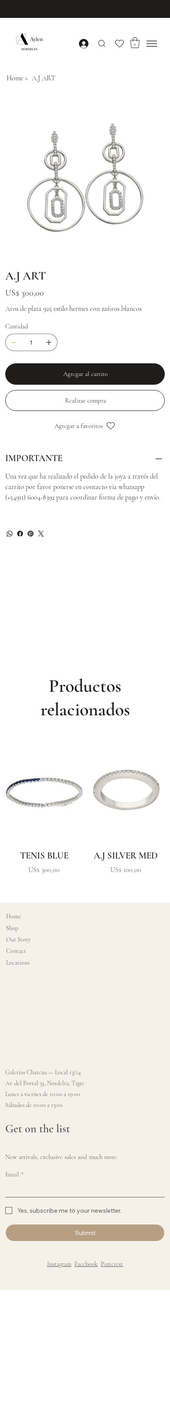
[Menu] (151, 43)
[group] (85, 814)
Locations (18, 962)
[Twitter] (41, 533)
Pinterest (112, 1264)
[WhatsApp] (9, 533)
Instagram (59, 1264)
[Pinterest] (30, 533)
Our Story (18, 939)
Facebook (86, 1264)
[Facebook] (20, 533)
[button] (134, 42)
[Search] (102, 43)
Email (14, 1174)
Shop (12, 928)
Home (13, 916)
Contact (16, 951)
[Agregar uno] (49, 342)
